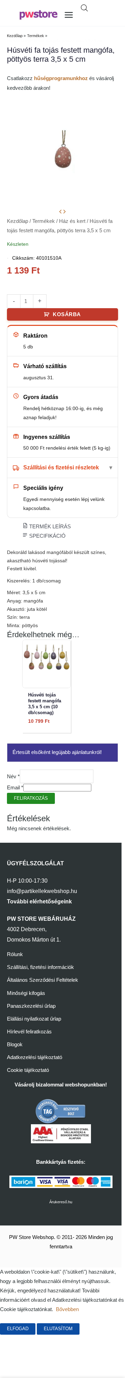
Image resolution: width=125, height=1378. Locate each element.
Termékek (43, 221)
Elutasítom (58, 1328)
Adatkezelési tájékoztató (34, 1057)
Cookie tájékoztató (28, 1070)
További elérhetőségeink (39, 901)
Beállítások (22, 1340)
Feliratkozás (31, 798)
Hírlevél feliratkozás (29, 1031)
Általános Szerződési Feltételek (42, 980)
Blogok (15, 1044)
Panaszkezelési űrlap (31, 1006)
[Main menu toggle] (69, 15)
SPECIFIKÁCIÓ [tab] (47, 536)
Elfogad (17, 1328)
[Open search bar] (84, 8)
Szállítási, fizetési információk (40, 967)
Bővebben (67, 1309)
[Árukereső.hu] (61, 1111)
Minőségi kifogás (26, 993)
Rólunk (15, 954)
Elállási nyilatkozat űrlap (34, 1019)
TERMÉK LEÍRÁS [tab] (49, 526)
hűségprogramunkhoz (61, 78)
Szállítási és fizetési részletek (61, 467)
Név (13, 776)
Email (15, 787)
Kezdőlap (17, 221)
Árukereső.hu (60, 1202)
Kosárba (67, 314)
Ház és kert (72, 221)
